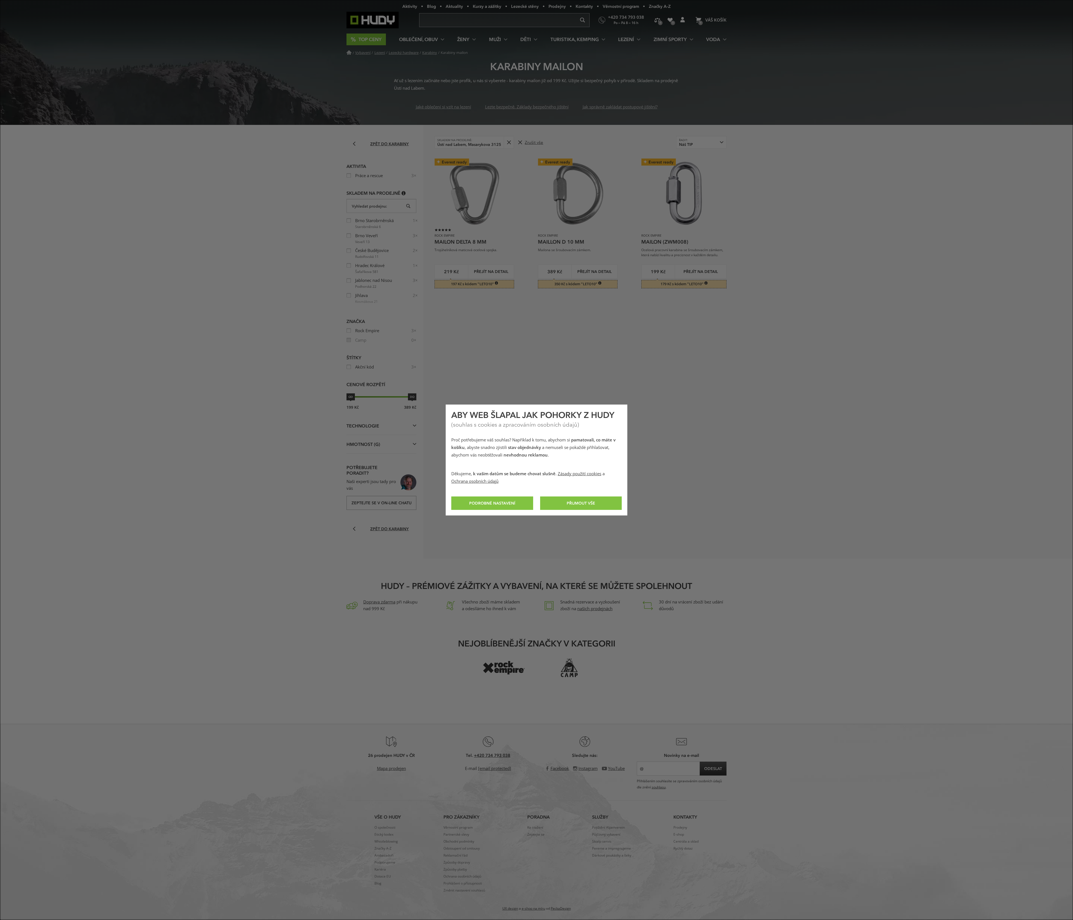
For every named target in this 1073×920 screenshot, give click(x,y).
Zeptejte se (536, 834)
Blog (431, 6)
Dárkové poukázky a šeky (611, 855)
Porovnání (657, 20)
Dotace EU (382, 876)
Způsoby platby (455, 869)
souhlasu (659, 787)
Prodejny (557, 6)
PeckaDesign (561, 908)
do (412, 396)
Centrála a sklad (686, 841)
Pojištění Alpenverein (608, 827)
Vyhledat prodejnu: (369, 206)
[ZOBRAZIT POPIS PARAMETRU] (404, 193)
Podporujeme (384, 862)
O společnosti (384, 827)
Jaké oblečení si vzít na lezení (443, 107)
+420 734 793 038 (492, 755)
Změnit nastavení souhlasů (464, 890)
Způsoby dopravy (456, 862)
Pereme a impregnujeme (611, 848)
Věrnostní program (621, 6)
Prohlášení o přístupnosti (462, 883)
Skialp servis (601, 841)
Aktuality (454, 6)
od (350, 396)
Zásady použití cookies (579, 474)
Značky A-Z (660, 6)
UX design (510, 908)
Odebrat (509, 142)
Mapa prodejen (391, 769)
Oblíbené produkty (670, 20)
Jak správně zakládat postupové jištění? (620, 107)
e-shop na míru (533, 908)
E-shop (678, 834)
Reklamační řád (455, 855)
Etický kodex (383, 834)
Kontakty (584, 6)
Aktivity (409, 6)
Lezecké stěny (525, 6)
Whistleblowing (386, 841)
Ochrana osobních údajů (474, 481)
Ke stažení (535, 827)
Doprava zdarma (379, 602)
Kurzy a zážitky (487, 6)
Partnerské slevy (456, 834)
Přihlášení (682, 20)
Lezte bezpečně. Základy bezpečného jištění (527, 107)
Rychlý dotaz (683, 848)
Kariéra (380, 869)
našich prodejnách (595, 609)
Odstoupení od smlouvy (461, 848)
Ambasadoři (383, 855)
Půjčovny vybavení (606, 834)
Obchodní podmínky (458, 841)
